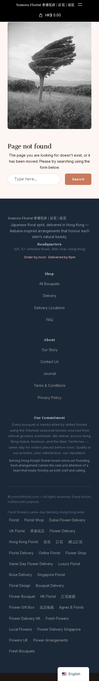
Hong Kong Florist (23, 542)
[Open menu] (80, 5)
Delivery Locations (49, 308)
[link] (49, 15)
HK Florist (48, 596)
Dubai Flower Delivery (67, 520)
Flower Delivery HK (24, 618)
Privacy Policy (49, 398)
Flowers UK (18, 640)
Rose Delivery (20, 575)
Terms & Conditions (49, 386)
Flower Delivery (62, 531)
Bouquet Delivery (50, 586)
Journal (49, 374)
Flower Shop (75, 553)
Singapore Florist (51, 575)
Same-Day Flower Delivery (31, 564)
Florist (14, 520)
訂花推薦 (68, 596)
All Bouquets (49, 284)
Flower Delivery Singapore (59, 629)
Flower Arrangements (50, 640)
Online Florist (49, 553)
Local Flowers (20, 629)
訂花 (59, 542)
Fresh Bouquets (22, 651)
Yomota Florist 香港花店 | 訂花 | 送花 (45, 4)
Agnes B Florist (71, 607)
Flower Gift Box (21, 607)
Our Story (50, 350)
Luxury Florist (69, 564)
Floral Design (19, 586)
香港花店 (37, 531)
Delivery (49, 296)
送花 (47, 542)
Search (78, 179)
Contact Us (49, 362)
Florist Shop (34, 520)
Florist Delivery (21, 553)
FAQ (49, 320)
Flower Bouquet (22, 596)
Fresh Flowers (57, 618)
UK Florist (17, 531)
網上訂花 (75, 542)
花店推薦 (47, 607)
